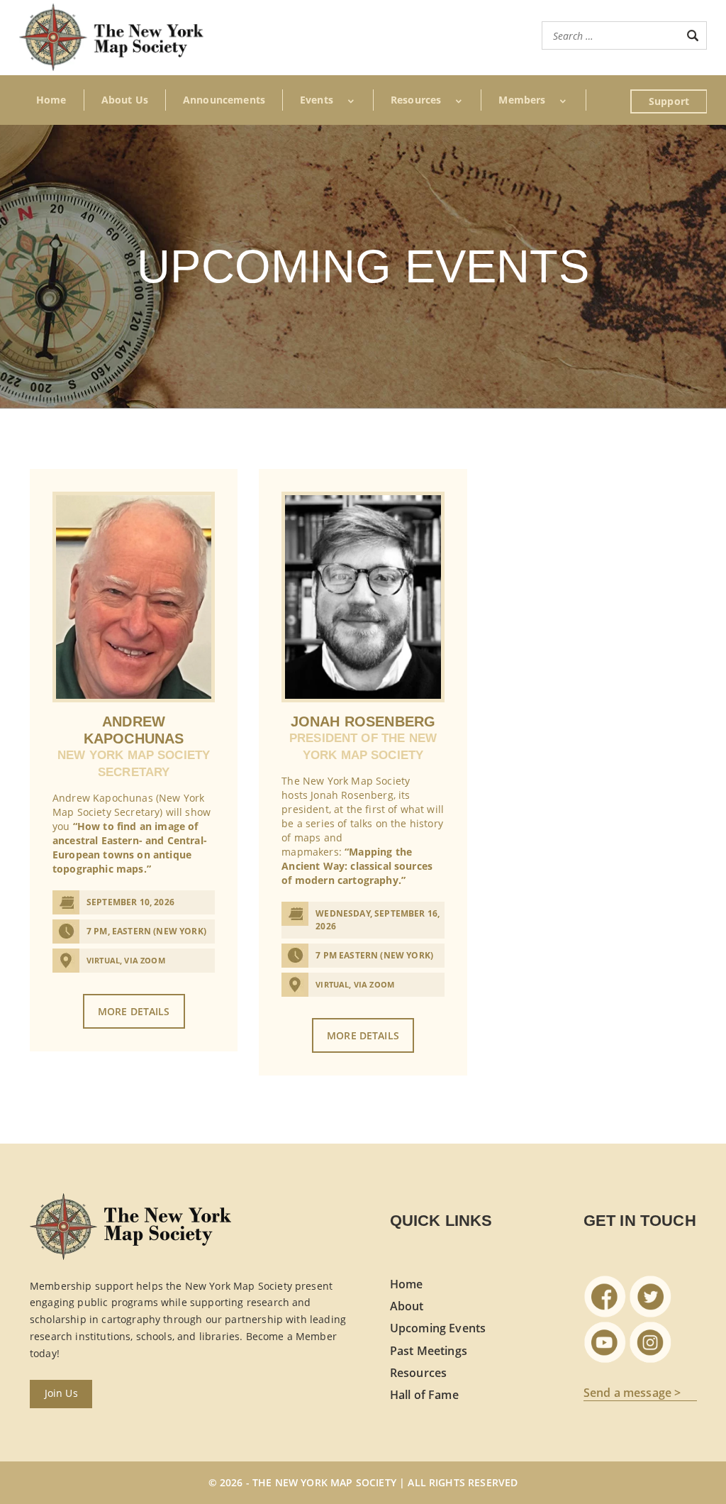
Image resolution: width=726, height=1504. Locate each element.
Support (669, 101)
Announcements (224, 99)
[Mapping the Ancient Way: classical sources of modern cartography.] (362, 597)
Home (51, 99)
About (407, 1306)
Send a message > (632, 1393)
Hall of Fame (424, 1395)
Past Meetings (428, 1351)
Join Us (61, 1393)
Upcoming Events (438, 1328)
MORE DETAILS (134, 1011)
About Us (124, 99)
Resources (418, 1373)
